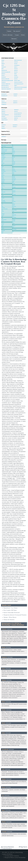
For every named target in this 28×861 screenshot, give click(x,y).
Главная (9, 31)
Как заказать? (16, 31)
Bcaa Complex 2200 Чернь (10, 610)
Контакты (14, 38)
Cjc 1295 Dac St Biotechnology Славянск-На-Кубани (14, 14)
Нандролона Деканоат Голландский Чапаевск (15, 615)
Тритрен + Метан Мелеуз (10, 617)
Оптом (22, 35)
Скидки (17, 35)
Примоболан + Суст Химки (10, 608)
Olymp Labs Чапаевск (9, 619)
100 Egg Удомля (23, 846)
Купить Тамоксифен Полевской (12, 612)
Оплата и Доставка (8, 35)
